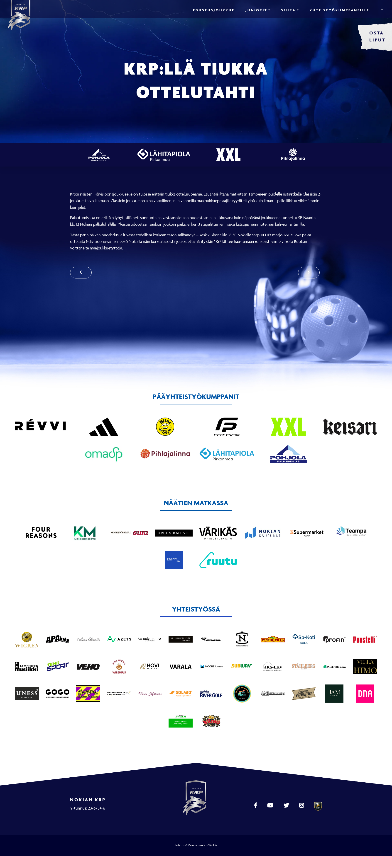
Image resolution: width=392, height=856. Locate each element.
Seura (288, 10)
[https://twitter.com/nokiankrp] (287, 805)
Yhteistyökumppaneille (339, 10)
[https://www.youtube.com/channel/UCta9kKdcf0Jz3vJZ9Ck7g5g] (270, 805)
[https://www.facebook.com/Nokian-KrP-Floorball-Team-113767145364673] (256, 805)
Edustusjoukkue (214, 10)
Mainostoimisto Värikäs (202, 845)
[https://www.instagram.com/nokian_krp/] (302, 805)
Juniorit (256, 10)
